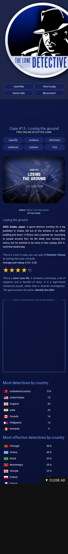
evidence (34, 140)
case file (13, 140)
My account (49, 93)
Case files (19, 86)
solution (33, 147)
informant (54, 140)
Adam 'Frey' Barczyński (38, 210)
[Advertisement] (34, 336)
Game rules (19, 93)
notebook (13, 147)
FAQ (54, 147)
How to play (49, 86)
